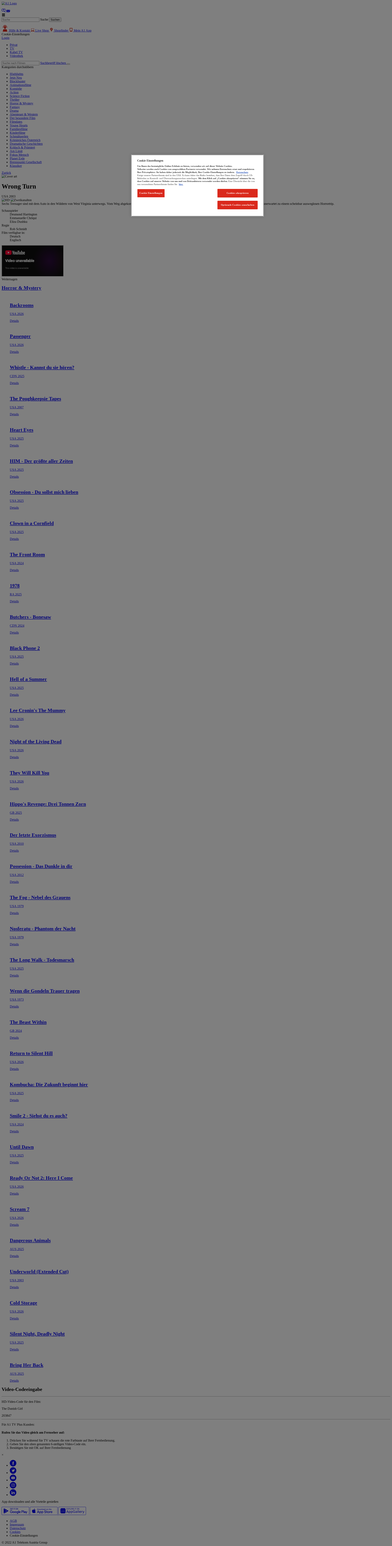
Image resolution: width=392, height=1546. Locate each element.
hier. (181, 184)
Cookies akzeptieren (238, 193)
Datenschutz (242, 172)
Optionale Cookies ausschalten (237, 205)
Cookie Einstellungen (150, 193)
